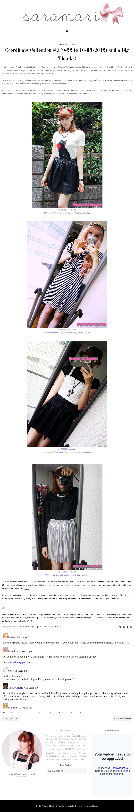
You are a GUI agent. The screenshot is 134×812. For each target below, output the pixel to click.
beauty (71, 742)
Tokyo (63, 742)
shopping (50, 759)
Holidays (67, 735)
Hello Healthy (57, 736)
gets (84, 749)
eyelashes (60, 749)
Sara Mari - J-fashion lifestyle (59, 806)
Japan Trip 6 (59, 738)
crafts (72, 745)
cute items (81, 745)
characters (81, 742)
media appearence (64, 753)
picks (64, 756)
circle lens (51, 745)
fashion (70, 749)
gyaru (50, 753)
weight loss (79, 759)
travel (63, 759)
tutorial (71, 759)
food (78, 749)
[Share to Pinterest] (124, 627)
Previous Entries (122, 718)
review (83, 755)
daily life (29, 626)
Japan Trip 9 (41, 626)
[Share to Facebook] (117, 627)
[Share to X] (120, 627)
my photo (53, 626)
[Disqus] (67, 672)
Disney (49, 736)
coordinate (18, 626)
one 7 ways (80, 753)
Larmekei (53, 742)
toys (57, 759)
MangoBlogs (91, 806)
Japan (76, 736)
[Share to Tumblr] (127, 627)
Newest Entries (10, 718)
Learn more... (21, 776)
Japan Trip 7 (70, 739)
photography (52, 755)
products (73, 756)
